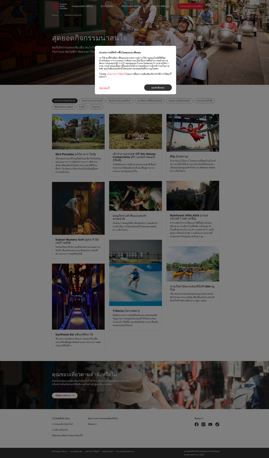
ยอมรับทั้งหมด (158, 88)
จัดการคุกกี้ (104, 88)
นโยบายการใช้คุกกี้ (116, 73)
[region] (135, 70)
